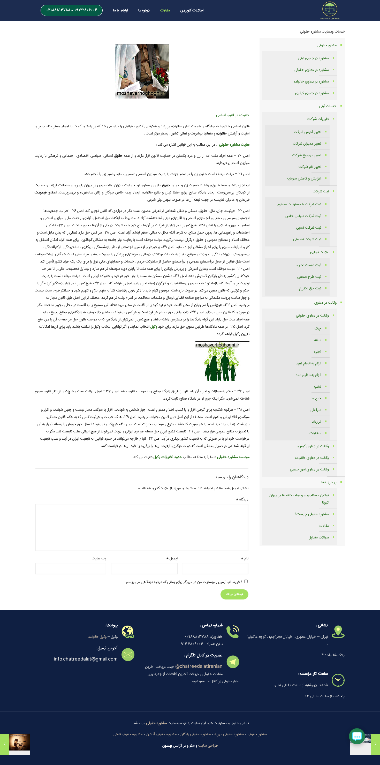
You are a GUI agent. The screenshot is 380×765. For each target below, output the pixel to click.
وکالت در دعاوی (325, 302)
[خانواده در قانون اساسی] (222, 380)
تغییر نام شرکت (310, 166)
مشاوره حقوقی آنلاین (161, 734)
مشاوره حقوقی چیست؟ (312, 514)
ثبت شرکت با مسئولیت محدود (299, 204)
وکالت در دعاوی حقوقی (312, 315)
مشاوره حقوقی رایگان (195, 734)
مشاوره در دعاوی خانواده (311, 81)
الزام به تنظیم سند (308, 375)
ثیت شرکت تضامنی (307, 239)
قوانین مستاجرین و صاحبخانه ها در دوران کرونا (299, 499)
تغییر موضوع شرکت (306, 155)
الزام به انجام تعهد (308, 363)
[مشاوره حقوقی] (329, 10)
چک (318, 328)
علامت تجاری (319, 252)
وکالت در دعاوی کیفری (313, 446)
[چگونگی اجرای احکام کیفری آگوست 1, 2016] (15, 744)
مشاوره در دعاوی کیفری (312, 93)
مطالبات (315, 433)
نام (244, 558)
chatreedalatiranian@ (199, 666)
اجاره (317, 351)
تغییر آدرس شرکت (307, 132)
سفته (317, 340)
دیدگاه (242, 499)
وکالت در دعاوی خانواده (312, 457)
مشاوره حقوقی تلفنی (127, 734)
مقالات (324, 525)
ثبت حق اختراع (310, 288)
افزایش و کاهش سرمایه (304, 178)
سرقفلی (315, 410)
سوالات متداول (318, 537)
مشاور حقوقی (327, 45)
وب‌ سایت (99, 558)
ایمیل (172, 558)
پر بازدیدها (329, 482)
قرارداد (316, 421)
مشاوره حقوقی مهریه (229, 734)
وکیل (153, 326)
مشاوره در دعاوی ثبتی (313, 58)
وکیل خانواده (97, 636)
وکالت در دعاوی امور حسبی (309, 469)
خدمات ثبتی (328, 106)
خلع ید (316, 398)
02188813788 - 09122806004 (71, 10)
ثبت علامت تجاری (308, 265)
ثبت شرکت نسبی (308, 227)
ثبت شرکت (321, 191)
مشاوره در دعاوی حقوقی (311, 69)
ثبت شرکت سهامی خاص (303, 216)
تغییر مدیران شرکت (307, 143)
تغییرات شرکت (318, 119)
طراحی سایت (208, 745)
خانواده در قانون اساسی (232, 115)
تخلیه (317, 386)
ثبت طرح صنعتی (309, 276)
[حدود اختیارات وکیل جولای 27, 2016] (365, 744)
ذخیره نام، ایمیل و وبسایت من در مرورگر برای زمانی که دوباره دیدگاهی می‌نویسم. (183, 582)
